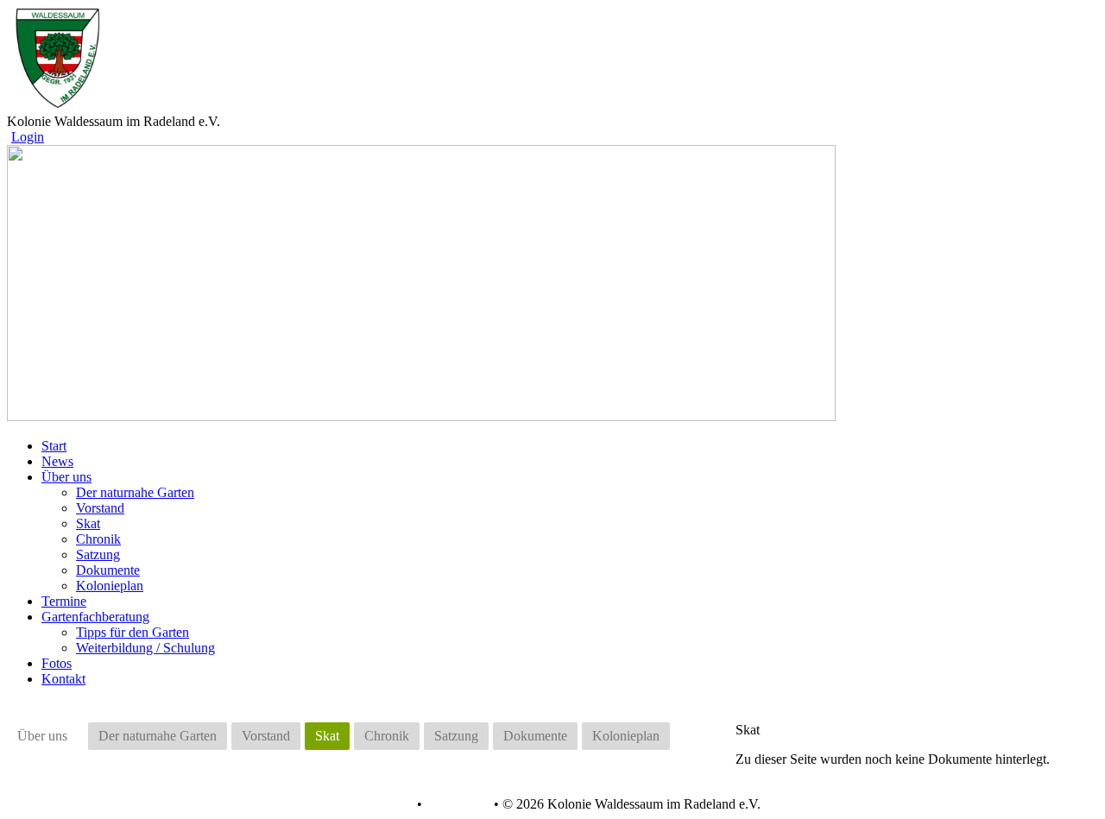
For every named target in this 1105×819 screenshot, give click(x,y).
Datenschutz (379, 804)
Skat (88, 523)
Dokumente (108, 570)
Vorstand (100, 508)
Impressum (456, 804)
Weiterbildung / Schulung (145, 647)
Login (27, 136)
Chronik (98, 539)
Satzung (98, 554)
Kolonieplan (109, 585)
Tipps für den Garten (132, 632)
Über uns (42, 735)
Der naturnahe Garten (135, 492)
